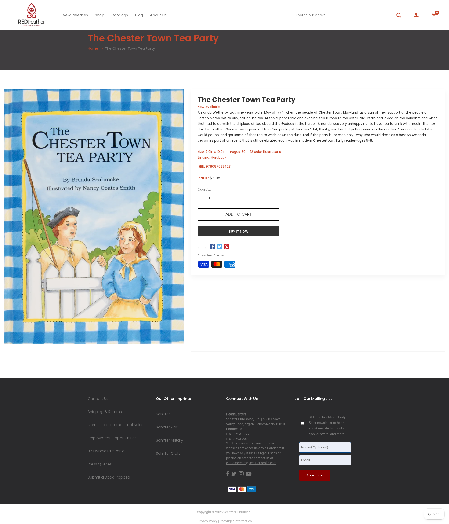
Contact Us (98, 399)
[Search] (398, 15)
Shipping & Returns (105, 412)
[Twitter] (234, 474)
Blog (139, 15)
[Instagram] (241, 474)
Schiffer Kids (167, 427)
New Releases (75, 15)
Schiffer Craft (168, 453)
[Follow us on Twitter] (219, 247)
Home (93, 48)
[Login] (416, 15)
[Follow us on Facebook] (212, 247)
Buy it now (238, 231)
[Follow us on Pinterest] (227, 247)
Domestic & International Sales (115, 425)
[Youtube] (248, 474)
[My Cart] (433, 15)
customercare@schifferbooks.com (251, 463)
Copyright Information (236, 521)
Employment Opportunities (112, 438)
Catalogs (119, 15)
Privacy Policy (207, 521)
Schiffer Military (169, 440)
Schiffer (163, 414)
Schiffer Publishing (236, 512)
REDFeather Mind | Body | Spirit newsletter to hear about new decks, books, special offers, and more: (328, 425)
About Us (158, 15)
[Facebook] (227, 474)
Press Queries (100, 464)
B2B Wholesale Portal (106, 451)
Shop (99, 15)
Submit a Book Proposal (109, 477)
